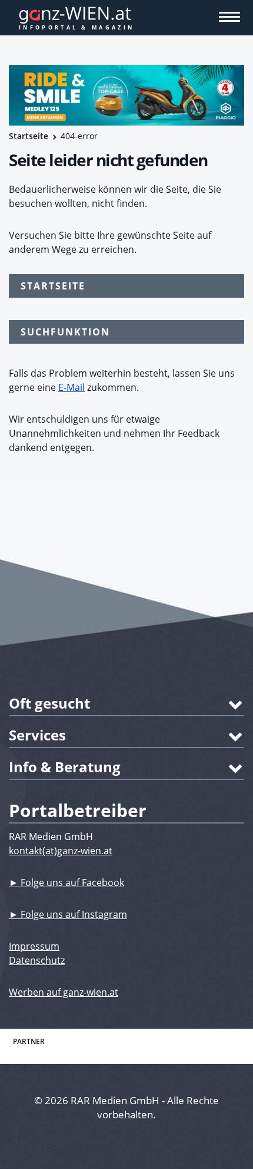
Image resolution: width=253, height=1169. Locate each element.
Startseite (28, 135)
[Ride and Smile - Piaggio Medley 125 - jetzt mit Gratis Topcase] (126, 95)
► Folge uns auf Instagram (68, 914)
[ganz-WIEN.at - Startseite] (126, 17)
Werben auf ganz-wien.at (63, 992)
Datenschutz (37, 960)
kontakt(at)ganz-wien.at (60, 850)
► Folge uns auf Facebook (66, 882)
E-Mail (71, 387)
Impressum (34, 946)
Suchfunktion (65, 331)
